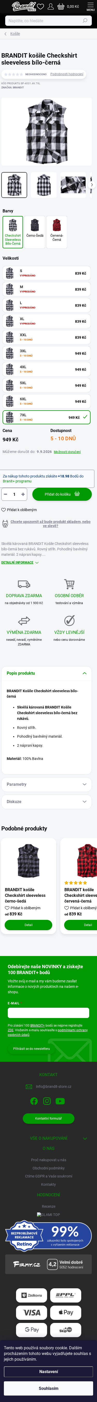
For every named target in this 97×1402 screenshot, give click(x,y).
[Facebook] (33, 1100)
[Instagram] (46, 1100)
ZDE (10, 1030)
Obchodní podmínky (49, 1168)
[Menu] (90, 6)
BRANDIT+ (37, 1025)
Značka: (12, 87)
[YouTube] (60, 1100)
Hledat (85, 20)
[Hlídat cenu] (46, 523)
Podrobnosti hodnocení (66, 74)
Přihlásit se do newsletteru (31, 1049)
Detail (29, 925)
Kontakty (48, 1184)
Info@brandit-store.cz (53, 1086)
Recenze (48, 1206)
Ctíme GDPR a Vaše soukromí (48, 1176)
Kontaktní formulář (48, 1118)
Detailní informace (17, 562)
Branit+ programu (17, 481)
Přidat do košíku (58, 494)
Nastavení (48, 1371)
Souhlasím (48, 1388)
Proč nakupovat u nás (48, 1160)
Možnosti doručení (67, 452)
